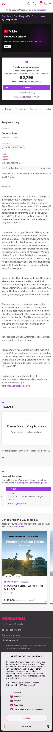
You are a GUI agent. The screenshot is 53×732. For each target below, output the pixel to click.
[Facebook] (3, 630)
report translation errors (22, 648)
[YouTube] (11, 630)
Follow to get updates (17, 503)
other (5, 158)
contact (15, 137)
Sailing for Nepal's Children (23, 16)
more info (6, 137)
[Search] (29, 3)
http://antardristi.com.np (18, 385)
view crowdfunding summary (26, 97)
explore (19, 526)
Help (22, 483)
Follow (27, 87)
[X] (7, 630)
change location (39, 10)
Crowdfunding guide (38, 483)
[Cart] (35, 3)
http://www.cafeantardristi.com (22, 379)
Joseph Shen (10, 20)
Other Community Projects (13, 147)
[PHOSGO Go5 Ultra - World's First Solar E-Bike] (24, 554)
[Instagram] (16, 630)
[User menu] (45, 4)
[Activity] (40, 3)
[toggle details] (46, 603)
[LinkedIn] (19, 630)
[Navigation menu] (50, 3)
